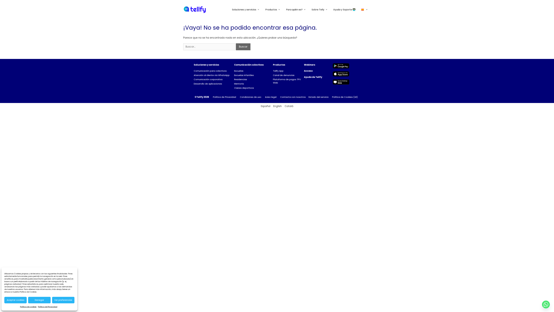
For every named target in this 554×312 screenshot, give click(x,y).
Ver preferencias (63, 299)
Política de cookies (28, 306)
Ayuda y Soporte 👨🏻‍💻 (344, 9)
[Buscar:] (209, 46)
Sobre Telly (318, 9)
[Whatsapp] (546, 304)
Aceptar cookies (15, 299)
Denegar (39, 299)
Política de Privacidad (47, 306)
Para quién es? (294, 9)
